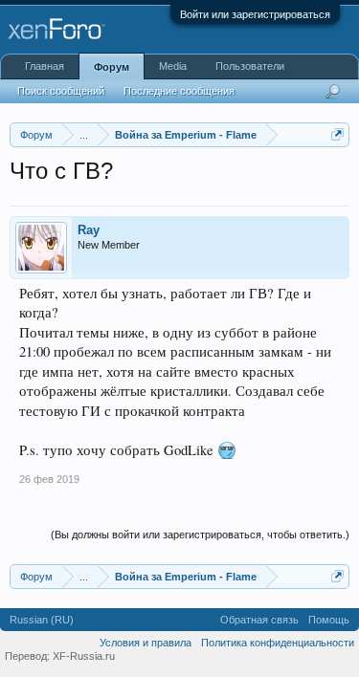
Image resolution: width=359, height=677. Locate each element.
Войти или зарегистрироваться (255, 14)
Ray (89, 230)
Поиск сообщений (60, 91)
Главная (44, 66)
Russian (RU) (42, 619)
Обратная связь (259, 619)
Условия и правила (145, 642)
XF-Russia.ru (84, 656)
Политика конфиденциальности (277, 642)
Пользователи (249, 66)
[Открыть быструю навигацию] (337, 134)
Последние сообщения (179, 91)
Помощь (328, 619)
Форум (111, 67)
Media (173, 66)
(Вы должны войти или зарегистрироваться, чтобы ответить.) (200, 534)
